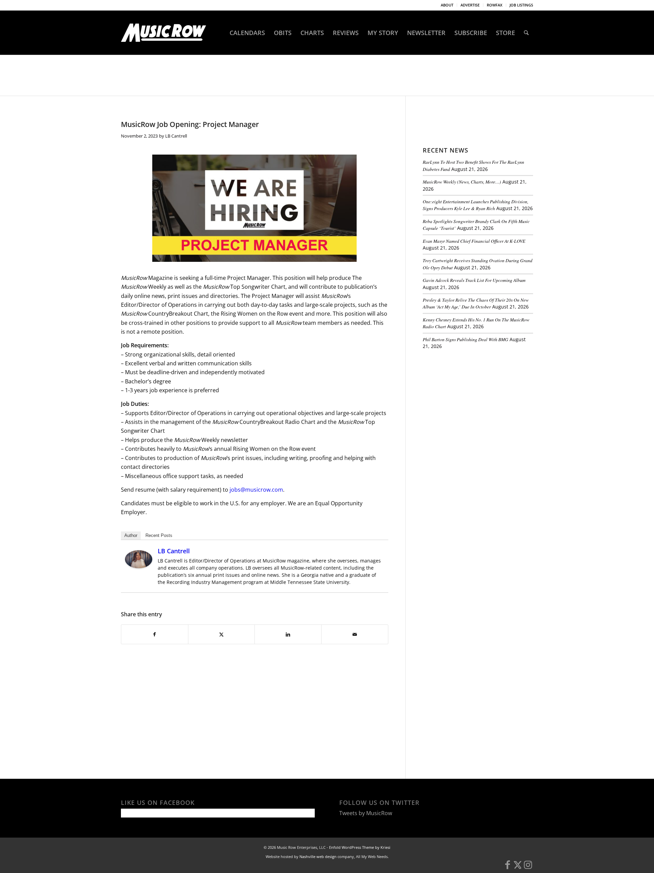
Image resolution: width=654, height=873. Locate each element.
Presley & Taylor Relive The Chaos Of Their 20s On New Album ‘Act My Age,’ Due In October (476, 303)
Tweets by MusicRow (365, 813)
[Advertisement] (474, 401)
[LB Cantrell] (138, 566)
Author (130, 535)
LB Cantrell (176, 136)
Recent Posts (158, 535)
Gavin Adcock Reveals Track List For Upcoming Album (474, 280)
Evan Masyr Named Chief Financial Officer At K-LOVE (474, 241)
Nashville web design (318, 856)
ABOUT (447, 4)
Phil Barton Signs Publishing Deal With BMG (465, 339)
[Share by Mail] (355, 634)
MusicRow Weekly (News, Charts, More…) (462, 181)
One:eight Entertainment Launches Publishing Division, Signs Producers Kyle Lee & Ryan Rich (475, 204)
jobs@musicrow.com (256, 489)
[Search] (526, 33)
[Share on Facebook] (154, 634)
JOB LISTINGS (521, 4)
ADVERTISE (470, 4)
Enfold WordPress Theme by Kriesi (359, 847)
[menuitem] (447, 5)
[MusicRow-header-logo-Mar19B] (163, 33)
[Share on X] (221, 634)
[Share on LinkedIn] (288, 634)
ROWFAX (494, 4)
